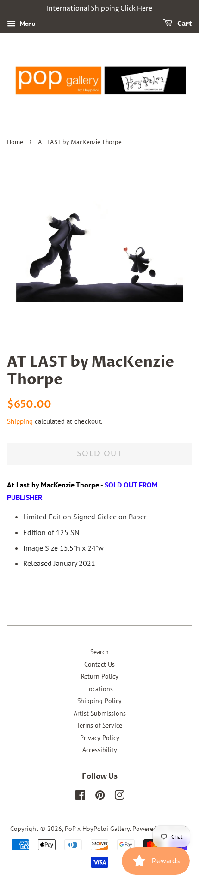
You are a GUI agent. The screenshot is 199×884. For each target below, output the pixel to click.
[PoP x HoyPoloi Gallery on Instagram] (119, 797)
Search (99, 652)
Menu (27, 23)
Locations (99, 689)
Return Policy (99, 676)
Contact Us (99, 664)
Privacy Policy (99, 738)
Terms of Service (99, 725)
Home (15, 142)
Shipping (20, 421)
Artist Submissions (100, 713)
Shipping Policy (99, 701)
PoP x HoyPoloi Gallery (97, 828)
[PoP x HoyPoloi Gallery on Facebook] (80, 797)
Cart (184, 23)
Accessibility (99, 750)
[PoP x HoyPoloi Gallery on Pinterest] (100, 797)
